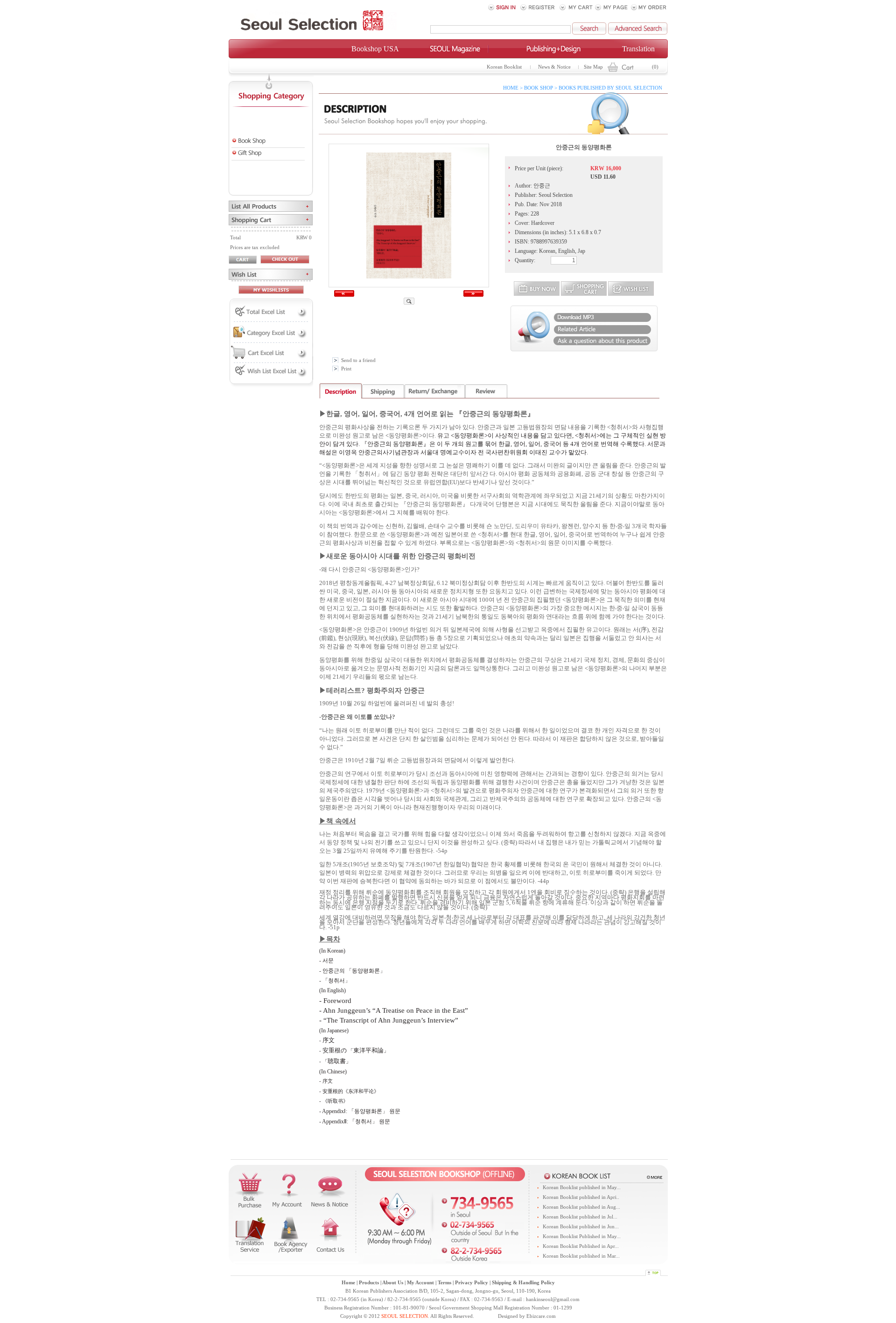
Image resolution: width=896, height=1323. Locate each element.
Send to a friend (358, 360)
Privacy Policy (471, 1282)
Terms (444, 1282)
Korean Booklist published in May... (582, 1187)
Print (346, 368)
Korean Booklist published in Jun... (581, 1226)
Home (348, 1282)
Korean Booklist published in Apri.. (581, 1197)
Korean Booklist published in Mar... (581, 1256)
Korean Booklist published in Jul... (580, 1216)
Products (369, 1282)
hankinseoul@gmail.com (553, 1299)
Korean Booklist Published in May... (582, 1236)
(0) (655, 67)
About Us (392, 1282)
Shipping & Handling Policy (523, 1282)
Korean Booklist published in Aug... (581, 1207)
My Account (420, 1282)
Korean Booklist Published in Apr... (581, 1246)
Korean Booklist (504, 67)
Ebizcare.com (541, 1316)
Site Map (593, 67)
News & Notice (554, 67)
